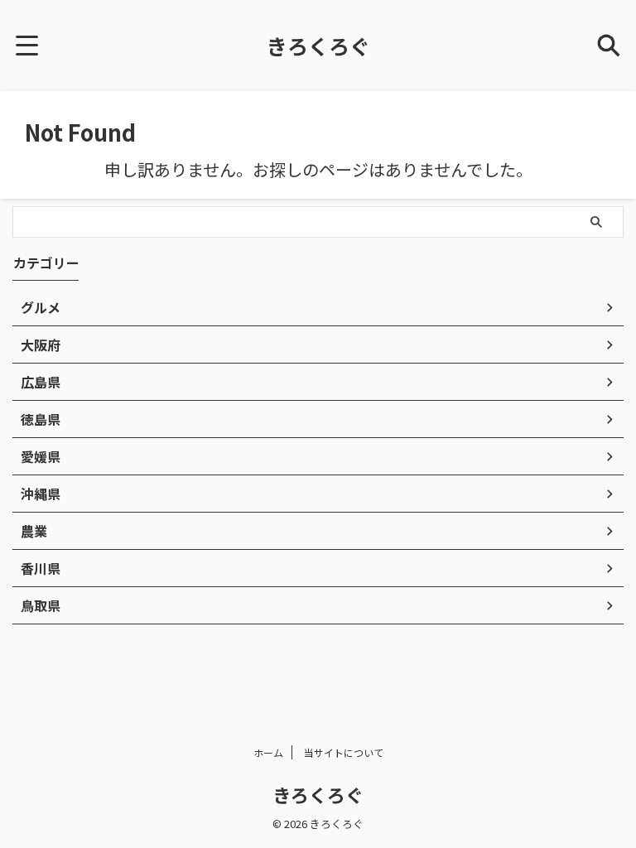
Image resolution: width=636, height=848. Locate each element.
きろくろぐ (318, 45)
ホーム (268, 752)
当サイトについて (343, 752)
